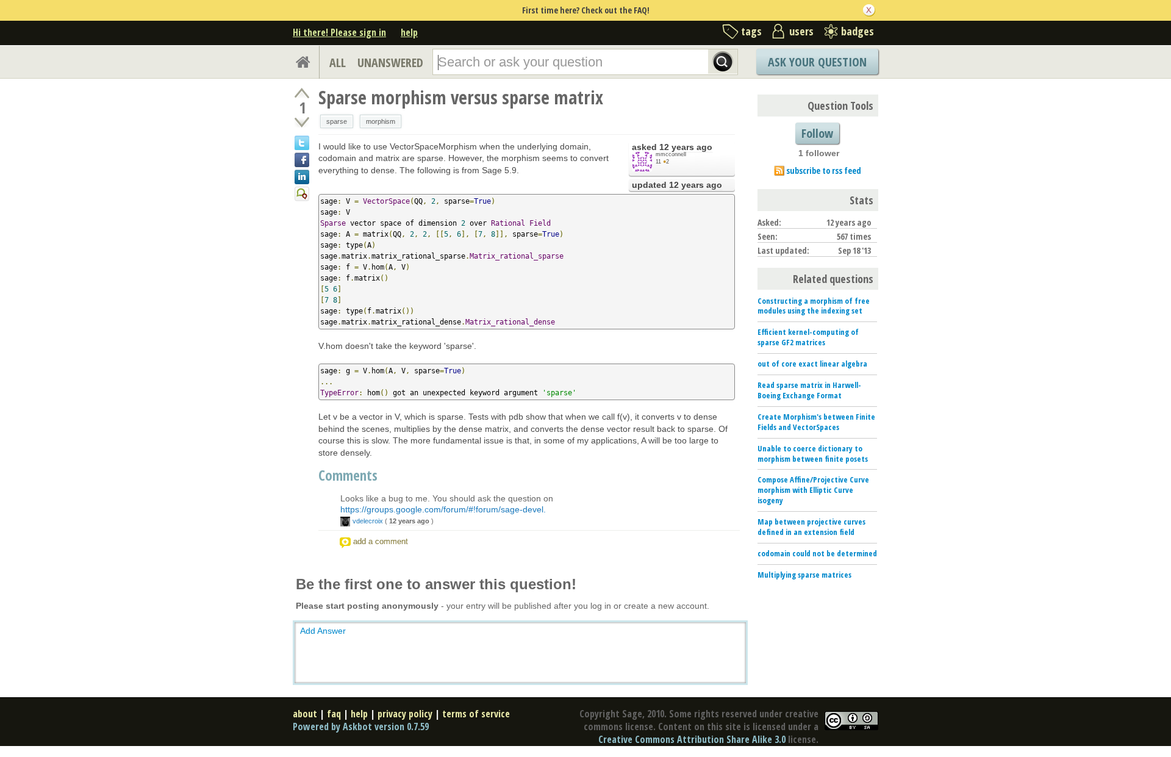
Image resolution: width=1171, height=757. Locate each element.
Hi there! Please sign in (339, 32)
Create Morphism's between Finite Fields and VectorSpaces (816, 421)
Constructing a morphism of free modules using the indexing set (813, 306)
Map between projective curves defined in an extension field (811, 526)
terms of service (476, 713)
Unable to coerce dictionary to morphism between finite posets (812, 453)
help (409, 32)
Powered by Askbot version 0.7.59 (361, 726)
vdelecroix (368, 521)
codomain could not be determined (817, 553)
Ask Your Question (817, 62)
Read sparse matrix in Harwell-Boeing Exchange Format (809, 390)
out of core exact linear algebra (812, 363)
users (801, 31)
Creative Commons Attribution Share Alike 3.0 (692, 739)
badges (857, 31)
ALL (337, 62)
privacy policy (405, 713)
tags (751, 31)
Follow (817, 133)
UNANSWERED (390, 62)
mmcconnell (671, 154)
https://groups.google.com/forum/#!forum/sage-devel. (443, 509)
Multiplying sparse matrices (804, 574)
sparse (336, 121)
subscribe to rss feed (823, 170)
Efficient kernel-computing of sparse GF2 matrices (808, 337)
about (305, 713)
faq (334, 713)
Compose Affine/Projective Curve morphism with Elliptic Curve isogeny (813, 490)
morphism (380, 121)
